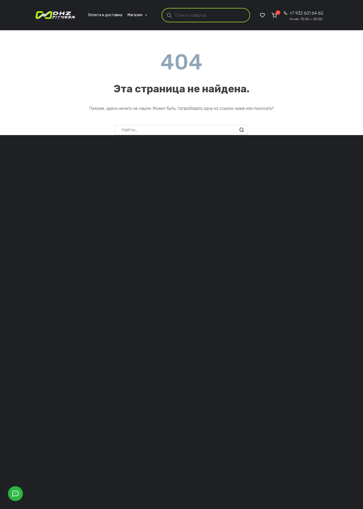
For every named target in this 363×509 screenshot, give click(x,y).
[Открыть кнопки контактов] (15, 493)
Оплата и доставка (105, 15)
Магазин (135, 15)
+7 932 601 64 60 (306, 16)
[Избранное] (262, 15)
